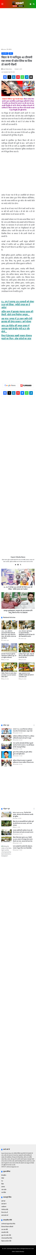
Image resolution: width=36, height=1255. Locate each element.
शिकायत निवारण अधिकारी (7, 1227)
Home (4, 49)
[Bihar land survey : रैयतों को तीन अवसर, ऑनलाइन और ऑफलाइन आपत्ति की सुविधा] (6, 814)
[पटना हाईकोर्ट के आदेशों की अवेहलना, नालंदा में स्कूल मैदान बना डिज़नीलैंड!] (6, 914)
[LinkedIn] (14, 77)
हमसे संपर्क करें (4, 1215)
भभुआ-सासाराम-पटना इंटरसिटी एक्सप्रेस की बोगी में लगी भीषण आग (26, 675)
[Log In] (30, 5)
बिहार (11, 53)
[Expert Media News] (18, 4)
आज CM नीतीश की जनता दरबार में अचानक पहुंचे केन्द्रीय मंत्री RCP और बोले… (15, 329)
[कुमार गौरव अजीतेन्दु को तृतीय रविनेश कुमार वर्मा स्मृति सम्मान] (6, 754)
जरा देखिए (3, 1193)
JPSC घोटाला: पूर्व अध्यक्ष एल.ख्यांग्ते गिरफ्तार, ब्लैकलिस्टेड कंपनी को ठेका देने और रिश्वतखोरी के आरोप (27, 634)
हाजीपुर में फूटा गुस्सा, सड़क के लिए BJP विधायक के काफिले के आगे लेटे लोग (26, 656)
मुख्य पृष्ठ (3, 1201)
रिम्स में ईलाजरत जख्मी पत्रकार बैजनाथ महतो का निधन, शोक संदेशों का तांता (16, 337)
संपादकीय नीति (4, 1232)
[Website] (15, 565)
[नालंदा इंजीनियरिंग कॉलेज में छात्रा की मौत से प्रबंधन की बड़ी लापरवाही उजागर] (6, 832)
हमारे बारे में (3, 1204)
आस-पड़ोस (3, 1190)
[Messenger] (22, 393)
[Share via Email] (31, 77)
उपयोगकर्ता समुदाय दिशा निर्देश (8, 1224)
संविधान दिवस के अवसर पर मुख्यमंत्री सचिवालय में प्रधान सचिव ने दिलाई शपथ (23, 761)
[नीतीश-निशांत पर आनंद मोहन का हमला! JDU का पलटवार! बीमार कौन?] (9, 667)
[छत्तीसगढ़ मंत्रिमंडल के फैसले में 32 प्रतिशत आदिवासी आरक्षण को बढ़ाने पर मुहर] (6, 738)
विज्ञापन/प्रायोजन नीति (6, 1241)
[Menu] (2, 5)
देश (2, 1181)
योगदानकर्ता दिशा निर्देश (6, 1238)
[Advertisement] (18, 28)
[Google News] (10, 385)
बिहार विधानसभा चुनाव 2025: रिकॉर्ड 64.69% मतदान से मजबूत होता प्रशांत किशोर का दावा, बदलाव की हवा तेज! (22, 839)
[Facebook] (5, 77)
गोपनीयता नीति (4, 1210)
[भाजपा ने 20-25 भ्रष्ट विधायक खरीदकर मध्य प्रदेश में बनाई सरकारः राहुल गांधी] (6, 731)
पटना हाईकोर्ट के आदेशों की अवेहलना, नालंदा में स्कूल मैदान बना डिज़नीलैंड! (22, 847)
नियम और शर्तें (4, 1213)
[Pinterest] (18, 77)
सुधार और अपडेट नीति (6, 1235)
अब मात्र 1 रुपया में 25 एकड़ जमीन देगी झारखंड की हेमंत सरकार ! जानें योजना (16, 320)
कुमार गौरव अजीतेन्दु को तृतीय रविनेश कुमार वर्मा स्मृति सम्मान (22, 753)
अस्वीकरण (3, 1207)
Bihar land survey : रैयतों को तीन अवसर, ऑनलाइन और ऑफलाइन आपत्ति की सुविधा (23, 815)
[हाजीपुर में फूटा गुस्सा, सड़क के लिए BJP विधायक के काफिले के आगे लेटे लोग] (27, 647)
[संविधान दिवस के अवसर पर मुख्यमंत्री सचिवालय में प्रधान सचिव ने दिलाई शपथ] (6, 763)
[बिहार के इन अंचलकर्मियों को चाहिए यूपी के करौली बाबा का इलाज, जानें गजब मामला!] (6, 823)
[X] (9, 77)
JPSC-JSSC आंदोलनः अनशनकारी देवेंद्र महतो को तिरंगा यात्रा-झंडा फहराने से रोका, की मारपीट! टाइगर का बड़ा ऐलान (8, 634)
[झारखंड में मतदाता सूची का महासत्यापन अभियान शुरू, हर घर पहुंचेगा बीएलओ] (9, 647)
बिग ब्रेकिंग (9, 49)
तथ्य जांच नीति (4, 1230)
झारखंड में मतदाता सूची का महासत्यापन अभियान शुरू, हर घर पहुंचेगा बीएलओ (8, 656)
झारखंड (3, 1187)
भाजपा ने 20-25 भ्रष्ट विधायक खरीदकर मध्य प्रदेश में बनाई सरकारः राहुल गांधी (22, 730)
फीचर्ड (2, 1178)
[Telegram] (27, 77)
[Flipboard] (25, 385)
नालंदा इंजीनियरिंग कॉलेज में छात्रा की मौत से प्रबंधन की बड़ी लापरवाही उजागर (23, 831)
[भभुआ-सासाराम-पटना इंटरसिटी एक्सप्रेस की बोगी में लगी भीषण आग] (27, 667)
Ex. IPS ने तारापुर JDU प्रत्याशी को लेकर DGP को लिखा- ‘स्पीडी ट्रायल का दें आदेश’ (17, 305)
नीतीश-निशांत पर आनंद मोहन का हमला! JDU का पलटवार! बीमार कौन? (8, 675)
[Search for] (34, 5)
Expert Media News (7, 69)
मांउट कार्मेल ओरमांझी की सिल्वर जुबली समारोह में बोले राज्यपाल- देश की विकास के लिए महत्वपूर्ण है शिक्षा (23, 745)
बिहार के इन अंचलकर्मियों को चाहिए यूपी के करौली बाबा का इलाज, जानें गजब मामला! (23, 823)
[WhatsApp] (22, 77)
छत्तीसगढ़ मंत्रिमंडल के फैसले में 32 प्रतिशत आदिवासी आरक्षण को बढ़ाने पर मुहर (23, 737)
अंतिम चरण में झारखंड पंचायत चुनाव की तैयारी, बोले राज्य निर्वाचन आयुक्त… (17, 313)
